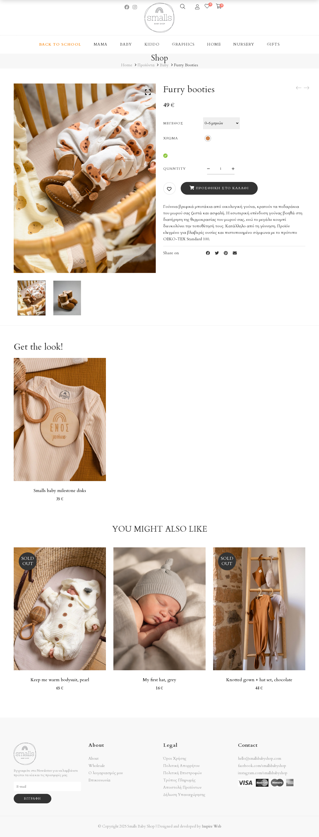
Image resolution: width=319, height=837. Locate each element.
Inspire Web (211, 826)
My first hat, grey (159, 680)
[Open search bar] (182, 6)
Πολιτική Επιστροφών (182, 773)
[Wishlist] (207, 6)
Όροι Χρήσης (174, 758)
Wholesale (96, 765)
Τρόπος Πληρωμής (179, 780)
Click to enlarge (148, 92)
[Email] (235, 253)
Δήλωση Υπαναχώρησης (184, 794)
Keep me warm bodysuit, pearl (59, 680)
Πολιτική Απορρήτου (181, 765)
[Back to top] (305, 823)
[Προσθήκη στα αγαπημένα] (169, 189)
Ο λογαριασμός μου (105, 773)
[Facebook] (208, 253)
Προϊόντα (146, 65)
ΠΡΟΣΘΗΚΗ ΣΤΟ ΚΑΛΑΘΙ (222, 188)
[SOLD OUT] (60, 550)
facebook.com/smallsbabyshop (262, 765)
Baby (164, 65)
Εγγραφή (32, 798)
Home (126, 65)
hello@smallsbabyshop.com (259, 758)
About (93, 758)
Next (151, 178)
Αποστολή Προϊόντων (182, 787)
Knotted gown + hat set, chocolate (259, 680)
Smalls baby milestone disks (60, 491)
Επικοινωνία (99, 780)
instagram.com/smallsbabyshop (262, 772)
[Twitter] (217, 253)
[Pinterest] (226, 253)
